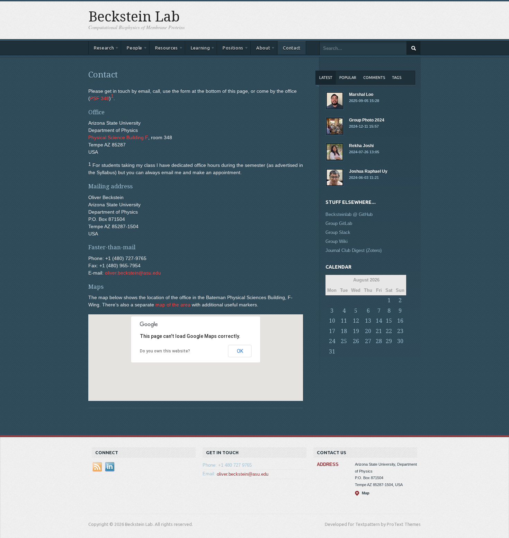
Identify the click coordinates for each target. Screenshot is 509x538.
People (131, 49)
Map (365, 493)
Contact (292, 47)
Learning (197, 49)
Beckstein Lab (134, 17)
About (260, 49)
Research (101, 49)
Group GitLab (338, 223)
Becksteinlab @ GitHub (349, 214)
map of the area (172, 304)
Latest (325, 77)
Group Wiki (336, 241)
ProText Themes (404, 524)
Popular (347, 77)
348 (99, 98)
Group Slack (337, 232)
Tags (396, 77)
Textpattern (367, 524)
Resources (164, 49)
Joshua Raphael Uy (368, 174)
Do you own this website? (165, 351)
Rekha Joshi (364, 148)
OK (240, 351)
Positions (230, 49)
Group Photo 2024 (366, 123)
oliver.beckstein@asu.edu (133, 273)
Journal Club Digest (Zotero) (353, 250)
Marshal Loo (364, 97)
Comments (374, 77)
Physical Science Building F (118, 137)
